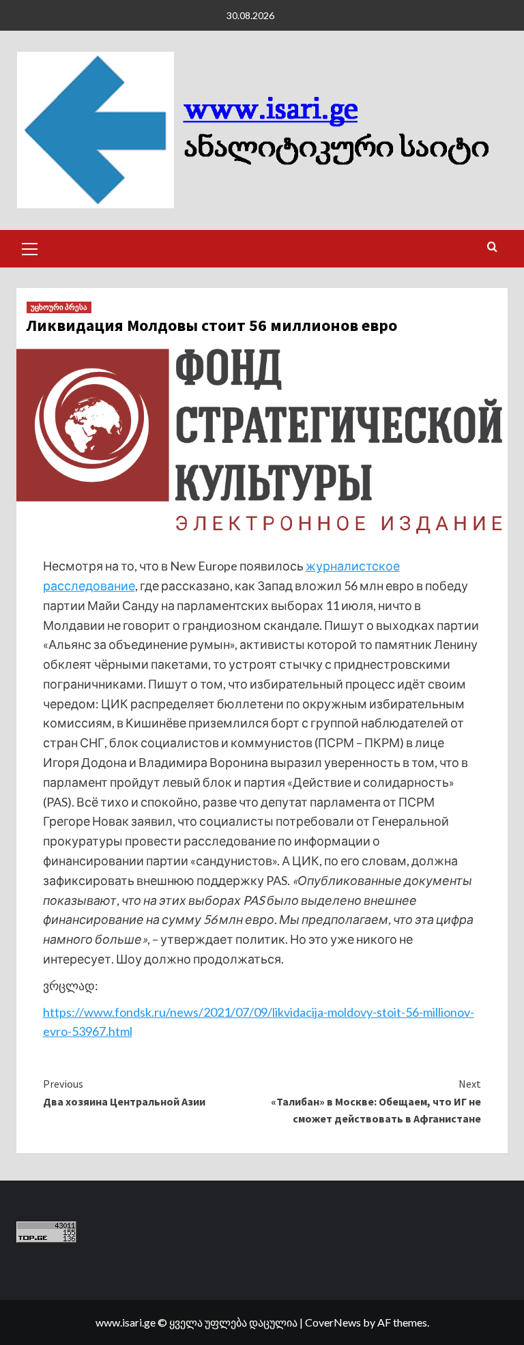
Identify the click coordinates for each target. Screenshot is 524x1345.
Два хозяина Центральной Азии (124, 1092)
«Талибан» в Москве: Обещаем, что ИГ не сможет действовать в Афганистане (376, 1101)
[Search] (492, 247)
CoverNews (333, 1322)
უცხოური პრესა (59, 307)
